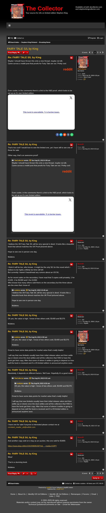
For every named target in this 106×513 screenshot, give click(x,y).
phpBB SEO (60, 489)
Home (12, 494)
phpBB (48, 487)
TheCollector (82, 69)
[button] (89, 52)
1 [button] (92, 52)
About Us (21, 494)
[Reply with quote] (71, 58)
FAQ (58, 496)
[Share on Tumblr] (68, 134)
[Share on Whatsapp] (71, 134)
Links (51, 496)
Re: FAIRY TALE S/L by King (24, 57)
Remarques (76, 494)
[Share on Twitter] (61, 134)
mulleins (80, 240)
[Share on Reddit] (64, 134)
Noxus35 (81, 144)
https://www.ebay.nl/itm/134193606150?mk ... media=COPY (32, 446)
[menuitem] (10, 38)
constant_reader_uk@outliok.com (21, 427)
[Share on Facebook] (57, 134)
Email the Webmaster (71, 504)
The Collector (44, 8)
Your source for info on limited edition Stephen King (47, 13)
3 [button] (97, 52)
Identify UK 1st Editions (59, 494)
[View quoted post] (30, 160)
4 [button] (100, 52)
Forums (86, 494)
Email (94, 494)
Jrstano (80, 421)
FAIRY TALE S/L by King (22, 48)
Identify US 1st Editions (37, 494)
